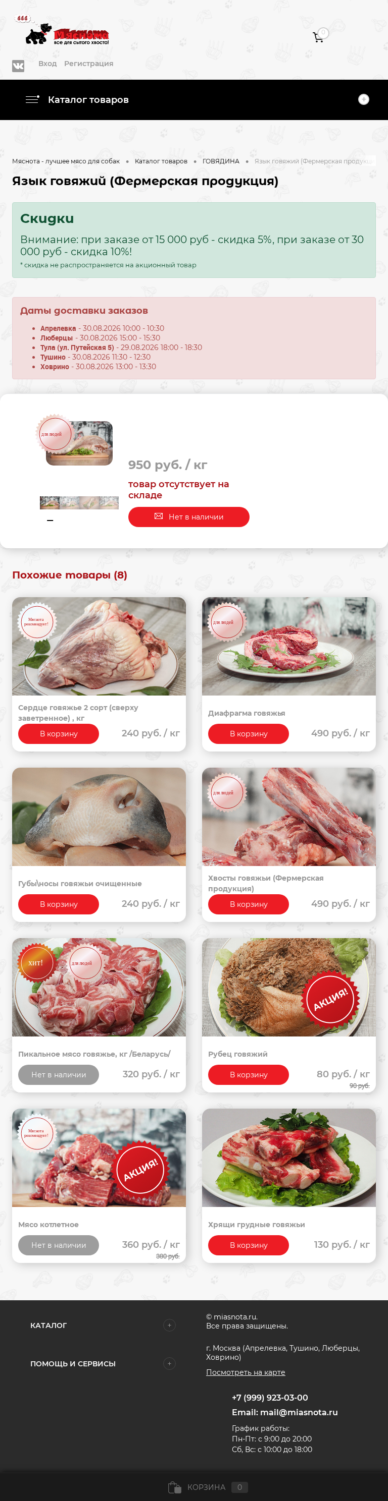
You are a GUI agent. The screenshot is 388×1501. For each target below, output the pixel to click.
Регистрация (89, 63)
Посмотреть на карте (245, 1372)
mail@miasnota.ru (299, 1412)
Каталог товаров (87, 99)
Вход (47, 63)
